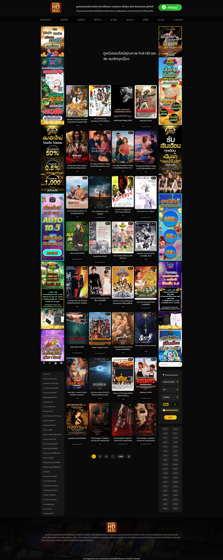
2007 (165, 468)
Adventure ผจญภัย (50, 379)
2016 (175, 446)
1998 (175, 486)
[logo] (56, 12)
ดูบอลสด (129, 19)
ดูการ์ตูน (113, 19)
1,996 (121, 456)
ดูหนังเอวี (81, 19)
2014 (175, 451)
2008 (175, 464)
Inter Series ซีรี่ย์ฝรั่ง (50, 448)
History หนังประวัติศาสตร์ (52, 434)
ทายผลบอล (178, 19)
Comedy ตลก (48, 402)
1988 (175, 508)
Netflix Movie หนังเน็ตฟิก (51, 462)
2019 (165, 442)
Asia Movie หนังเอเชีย (50, 388)
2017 (165, 446)
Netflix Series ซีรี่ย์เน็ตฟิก (52, 467)
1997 (165, 491)
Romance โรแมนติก (50, 476)
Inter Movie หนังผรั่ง (50, 444)
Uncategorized (48, 504)
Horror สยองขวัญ (49, 439)
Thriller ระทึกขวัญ (49, 495)
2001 (165, 482)
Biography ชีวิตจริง (50, 397)
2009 (165, 464)
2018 (175, 442)
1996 (175, 491)
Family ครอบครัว (49, 420)
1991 (165, 504)
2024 (175, 429)
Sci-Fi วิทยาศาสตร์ (49, 481)
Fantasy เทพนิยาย (49, 425)
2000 (175, 482)
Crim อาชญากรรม (49, 406)
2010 (175, 460)
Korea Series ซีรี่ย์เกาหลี (51, 453)
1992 (175, 499)
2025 (165, 429)
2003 (165, 477)
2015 (165, 451)
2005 (165, 473)
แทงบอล (161, 19)
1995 (165, 495)
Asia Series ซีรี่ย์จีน (49, 393)
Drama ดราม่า (48, 411)
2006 (175, 468)
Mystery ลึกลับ (48, 458)
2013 (165, 455)
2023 (165, 433)
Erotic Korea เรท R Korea (52, 416)
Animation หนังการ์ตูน (51, 383)
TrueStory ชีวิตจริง (50, 499)
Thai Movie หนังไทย (50, 490)
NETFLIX (97, 19)
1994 (175, 495)
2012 (175, 455)
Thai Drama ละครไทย (50, 485)
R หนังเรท (46, 472)
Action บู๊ (46, 374)
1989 (165, 508)
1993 (165, 499)
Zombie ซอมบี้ (48, 513)
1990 (175, 504)
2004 (175, 473)
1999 (165, 486)
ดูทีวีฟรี (146, 19)
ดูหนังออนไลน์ (45, 19)
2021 (165, 438)
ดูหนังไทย (64, 19)
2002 (175, 477)
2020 (175, 438)
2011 (165, 460)
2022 (175, 433)
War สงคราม (47, 509)
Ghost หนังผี (47, 430)
